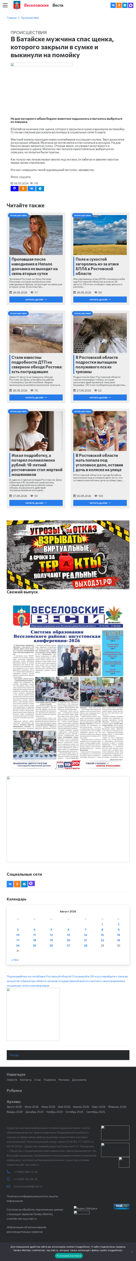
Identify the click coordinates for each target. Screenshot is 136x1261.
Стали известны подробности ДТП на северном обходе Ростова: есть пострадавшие (37, 364)
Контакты (26, 1079)
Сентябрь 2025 (95, 1111)
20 (68, 940)
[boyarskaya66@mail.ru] (10, 1186)
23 (118, 940)
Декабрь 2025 (34, 1111)
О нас (37, 1079)
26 (51, 945)
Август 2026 (14, 1106)
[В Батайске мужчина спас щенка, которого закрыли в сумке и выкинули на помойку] (42, 65)
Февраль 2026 (117, 1106)
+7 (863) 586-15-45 (26, 1171)
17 (17, 940)
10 (17, 934)
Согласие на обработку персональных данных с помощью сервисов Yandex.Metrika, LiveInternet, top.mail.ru (35, 1214)
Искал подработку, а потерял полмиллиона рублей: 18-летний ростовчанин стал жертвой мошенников (37, 465)
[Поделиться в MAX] (15, 188)
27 (68, 945)
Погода (14, 1055)
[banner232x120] (115, 1133)
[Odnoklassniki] (119, 5)
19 (51, 940)
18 (34, 940)
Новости (12, 1079)
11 (34, 934)
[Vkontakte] (113, 5)
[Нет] (131, 1251)
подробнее (82, 1246)
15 (102, 934)
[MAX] (130, 5)
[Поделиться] (32, 188)
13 (68, 934)
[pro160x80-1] (115, 1150)
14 (85, 934)
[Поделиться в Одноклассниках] (23, 188)
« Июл (15, 959)
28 (85, 945)
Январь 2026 (15, 1111)
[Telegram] (125, 5)
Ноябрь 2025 (54, 1111)
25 (34, 945)
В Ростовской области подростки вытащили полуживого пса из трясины (97, 364)
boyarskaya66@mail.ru (28, 1186)
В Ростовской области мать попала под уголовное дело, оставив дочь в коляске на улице (99, 462)
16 (118, 934)
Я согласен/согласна (69, 1255)
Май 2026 (64, 1106)
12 (51, 934)
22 (102, 940)
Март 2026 (99, 1106)
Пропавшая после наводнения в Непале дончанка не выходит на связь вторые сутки (35, 266)
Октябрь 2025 (74, 1111)
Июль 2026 (32, 1106)
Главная (12, 17)
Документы (79, 1079)
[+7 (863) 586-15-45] (10, 1172)
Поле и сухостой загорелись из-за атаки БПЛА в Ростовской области (97, 266)
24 (17, 945)
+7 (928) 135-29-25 (26, 1179)
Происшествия (30, 17)
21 (85, 940)
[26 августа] (68, 687)
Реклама (63, 1079)
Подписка (50, 1079)
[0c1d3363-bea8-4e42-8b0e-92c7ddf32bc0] (68, 1014)
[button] (5, 5)
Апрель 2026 (81, 1106)
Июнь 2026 (48, 1106)
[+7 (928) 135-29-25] (10, 1179)
